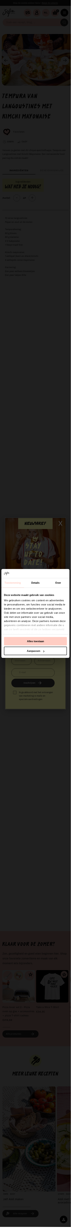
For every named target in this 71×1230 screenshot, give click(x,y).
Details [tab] (35, 582)
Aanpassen (33, 650)
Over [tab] (58, 582)
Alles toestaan (35, 641)
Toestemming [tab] (12, 582)
